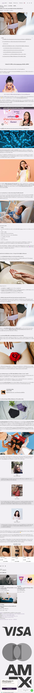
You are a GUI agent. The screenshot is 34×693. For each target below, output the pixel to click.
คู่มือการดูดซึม (12, 614)
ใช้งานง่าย (25, 421)
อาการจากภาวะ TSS (5, 43)
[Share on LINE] (3, 566)
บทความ (5, 5)
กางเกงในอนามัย (5, 613)
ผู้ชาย (16, 613)
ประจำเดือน (10, 5)
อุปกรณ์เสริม (22, 613)
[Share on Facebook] (5, 566)
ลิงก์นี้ (21, 531)
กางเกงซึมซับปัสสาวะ (11, 613)
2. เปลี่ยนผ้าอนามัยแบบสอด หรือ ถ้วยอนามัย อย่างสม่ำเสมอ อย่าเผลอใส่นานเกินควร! (13, 50)
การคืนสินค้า (15, 619)
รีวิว (8, 616)
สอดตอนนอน (19, 64)
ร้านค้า (10, 616)
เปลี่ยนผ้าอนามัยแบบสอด (12, 329)
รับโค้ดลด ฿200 (9, 688)
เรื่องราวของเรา (4, 616)
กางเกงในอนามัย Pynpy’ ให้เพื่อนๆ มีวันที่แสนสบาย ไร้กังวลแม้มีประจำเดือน (14, 56)
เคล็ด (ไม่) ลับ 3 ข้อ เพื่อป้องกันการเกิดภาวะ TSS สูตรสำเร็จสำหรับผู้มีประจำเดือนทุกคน (15, 45)
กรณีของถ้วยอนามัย (20, 289)
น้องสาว (31, 258)
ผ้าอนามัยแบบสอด (9, 183)
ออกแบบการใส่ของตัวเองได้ (17, 427)
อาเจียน (5, 231)
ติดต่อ (12, 616)
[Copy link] (7, 566)
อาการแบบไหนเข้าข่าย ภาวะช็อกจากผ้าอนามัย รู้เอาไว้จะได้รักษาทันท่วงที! (14, 41)
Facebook (8, 540)
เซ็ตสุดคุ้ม (10, 2)
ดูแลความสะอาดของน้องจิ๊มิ (5, 292)
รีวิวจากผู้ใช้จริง (4, 459)
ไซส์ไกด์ (8, 614)
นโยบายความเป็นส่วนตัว (4, 619)
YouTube (18, 540)
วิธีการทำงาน (15, 2)
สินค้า (6, 2)
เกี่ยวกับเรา (21, 2)
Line (22, 540)
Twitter (16, 540)
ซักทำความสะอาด (9, 428)
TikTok (12, 617)
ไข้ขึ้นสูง (2, 227)
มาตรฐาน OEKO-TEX (18, 425)
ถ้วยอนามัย (15, 183)
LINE (3, 617)
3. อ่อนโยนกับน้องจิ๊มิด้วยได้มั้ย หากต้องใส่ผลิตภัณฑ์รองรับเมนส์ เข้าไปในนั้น (12, 52)
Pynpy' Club (15, 616)
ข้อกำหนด (10, 619)
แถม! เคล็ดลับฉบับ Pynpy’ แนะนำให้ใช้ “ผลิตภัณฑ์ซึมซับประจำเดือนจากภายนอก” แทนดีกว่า (14, 54)
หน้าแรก (1, 5)
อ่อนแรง (21, 229)
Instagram (12, 540)
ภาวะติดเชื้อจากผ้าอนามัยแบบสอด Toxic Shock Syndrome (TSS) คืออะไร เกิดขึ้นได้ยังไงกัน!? (16, 39)
